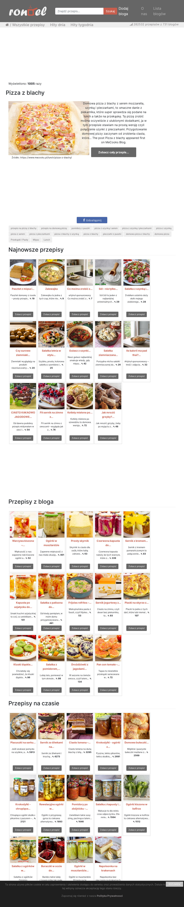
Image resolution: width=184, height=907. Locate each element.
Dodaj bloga (123, 11)
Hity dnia (57, 25)
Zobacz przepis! (23, 314)
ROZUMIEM (174, 884)
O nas (144, 11)
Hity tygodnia (82, 25)
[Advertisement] (92, 56)
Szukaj (110, 11)
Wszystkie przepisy (28, 25)
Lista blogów (159, 11)
